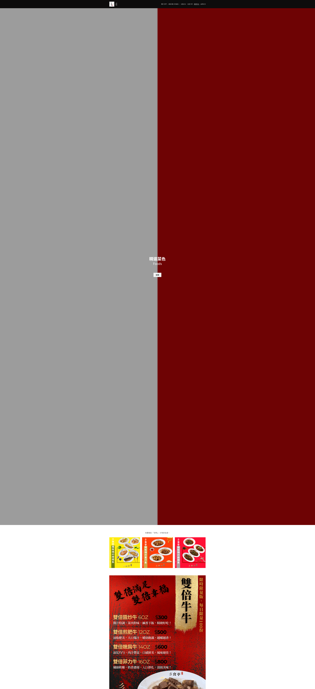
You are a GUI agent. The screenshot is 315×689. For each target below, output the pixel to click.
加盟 (157, 275)
